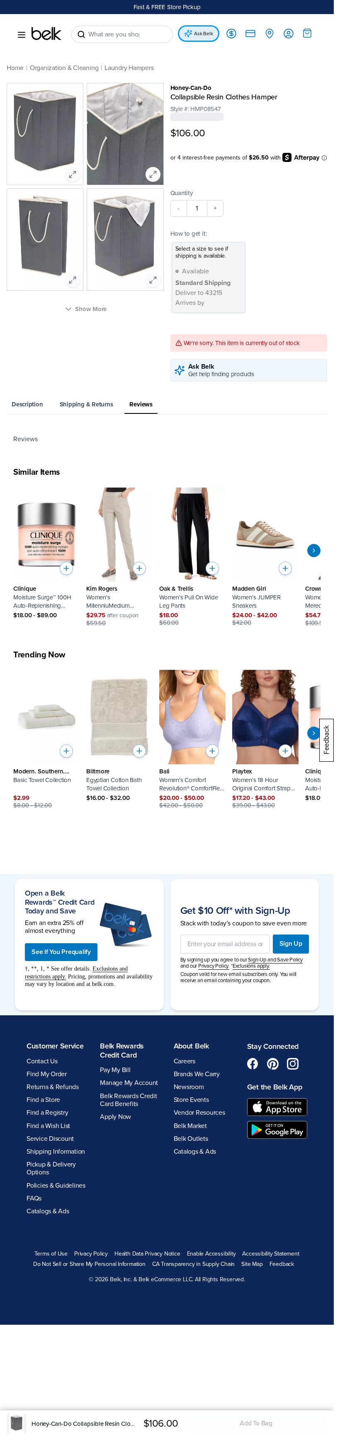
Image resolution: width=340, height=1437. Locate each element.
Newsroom (189, 1087)
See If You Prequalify (61, 952)
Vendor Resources (199, 1113)
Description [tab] (27, 404)
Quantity (181, 193)
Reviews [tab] (140, 404)
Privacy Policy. (213, 966)
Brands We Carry (197, 1074)
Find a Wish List (48, 1126)
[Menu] (21, 34)
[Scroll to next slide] (314, 550)
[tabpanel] (167, 439)
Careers (184, 1061)
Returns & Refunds (53, 1087)
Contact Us (42, 1061)
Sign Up (290, 943)
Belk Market (190, 1126)
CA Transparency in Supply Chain (193, 1264)
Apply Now (115, 1117)
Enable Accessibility (211, 1254)
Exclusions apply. (251, 966)
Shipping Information (56, 1151)
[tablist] (167, 405)
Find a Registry (47, 1113)
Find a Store (43, 1100)
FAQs (34, 1198)
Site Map (251, 1264)
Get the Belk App (274, 1087)
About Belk (191, 1046)
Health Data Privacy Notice (147, 1254)
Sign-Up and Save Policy (275, 959)
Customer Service (55, 1046)
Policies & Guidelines (56, 1185)
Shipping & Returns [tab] (86, 404)
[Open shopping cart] (307, 33)
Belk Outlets (191, 1139)
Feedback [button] (282, 1264)
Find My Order (47, 1074)
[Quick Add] (66, 568)
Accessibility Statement (270, 1254)
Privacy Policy (91, 1254)
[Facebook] (253, 1064)
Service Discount (50, 1139)
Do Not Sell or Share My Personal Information (89, 1264)
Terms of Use (50, 1254)
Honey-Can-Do (190, 88)
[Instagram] (293, 1064)
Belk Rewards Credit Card (122, 1050)
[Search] (81, 34)
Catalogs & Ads (48, 1211)
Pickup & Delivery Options (51, 1168)
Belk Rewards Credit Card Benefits (128, 1100)
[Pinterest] (273, 1064)
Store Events (191, 1100)
